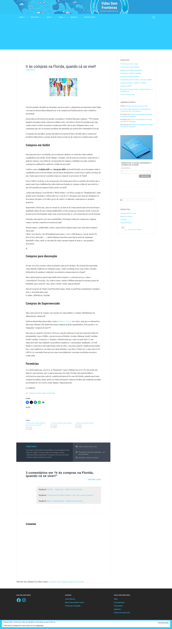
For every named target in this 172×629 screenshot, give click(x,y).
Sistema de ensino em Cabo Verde (137, 106)
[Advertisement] (86, 36)
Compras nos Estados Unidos (84, 423)
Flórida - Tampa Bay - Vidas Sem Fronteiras (64, 489)
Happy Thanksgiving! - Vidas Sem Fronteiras (65, 501)
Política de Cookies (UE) (122, 613)
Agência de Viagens (126, 216)
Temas (61, 17)
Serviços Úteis (89, 17)
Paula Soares (30, 70)
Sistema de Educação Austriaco (129, 76)
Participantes (118, 606)
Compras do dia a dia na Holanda (41, 393)
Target (69, 321)
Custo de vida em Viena (127, 94)
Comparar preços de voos (128, 213)
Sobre (21, 17)
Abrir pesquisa (154, 17)
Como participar (119, 602)
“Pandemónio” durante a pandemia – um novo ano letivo (92, 453)
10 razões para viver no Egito (129, 64)
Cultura (86, 446)
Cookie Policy (39, 625)
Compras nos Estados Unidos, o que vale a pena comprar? (70, 495)
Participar (35, 17)
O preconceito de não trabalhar (129, 67)
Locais (48, 17)
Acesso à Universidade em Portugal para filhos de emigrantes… (135, 110)
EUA (90, 446)
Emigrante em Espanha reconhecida (131, 70)
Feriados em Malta (125, 86)
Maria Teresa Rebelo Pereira (74, 602)
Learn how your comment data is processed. (66, 581)
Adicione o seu (94, 479)
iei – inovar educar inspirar (133, 229)
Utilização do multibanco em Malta (130, 73)
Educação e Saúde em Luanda (88, 458)
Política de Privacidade (72, 606)
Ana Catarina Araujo (126, 109)
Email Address (125, 168)
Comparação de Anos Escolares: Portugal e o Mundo (136, 80)
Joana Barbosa (70, 599)
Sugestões (117, 609)
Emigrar (74, 17)
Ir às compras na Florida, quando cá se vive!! (61, 66)
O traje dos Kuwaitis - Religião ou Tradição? (133, 83)
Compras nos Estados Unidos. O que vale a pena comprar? (36, 424)
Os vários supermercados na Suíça (61, 423)
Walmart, (62, 321)
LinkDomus (123, 219)
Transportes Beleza (126, 223)
